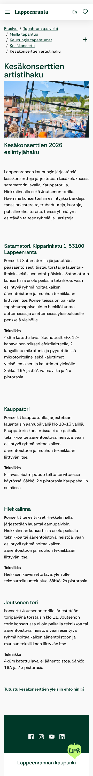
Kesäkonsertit (22, 45)
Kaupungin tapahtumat (31, 40)
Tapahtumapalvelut (40, 28)
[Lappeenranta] (31, 12)
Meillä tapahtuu (24, 34)
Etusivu (11, 28)
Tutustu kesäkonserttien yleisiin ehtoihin (41, 689)
